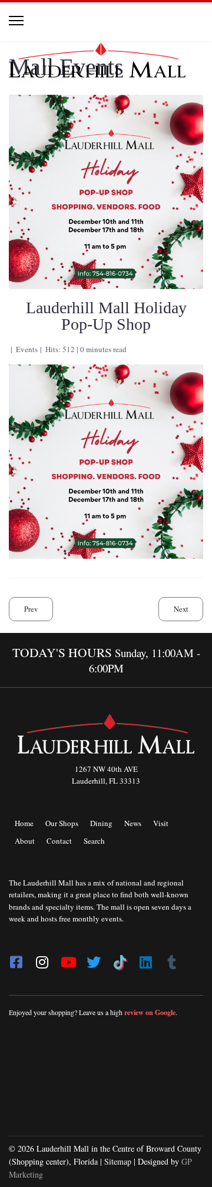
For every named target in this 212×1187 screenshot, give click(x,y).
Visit (160, 823)
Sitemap (117, 1161)
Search (94, 840)
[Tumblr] (171, 958)
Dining (101, 823)
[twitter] (94, 958)
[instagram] (42, 958)
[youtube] (68, 958)
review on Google (149, 1012)
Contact (59, 840)
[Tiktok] (119, 958)
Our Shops (61, 823)
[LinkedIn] (145, 958)
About (25, 840)
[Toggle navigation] (16, 20)
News (132, 823)
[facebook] (16, 958)
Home (24, 823)
